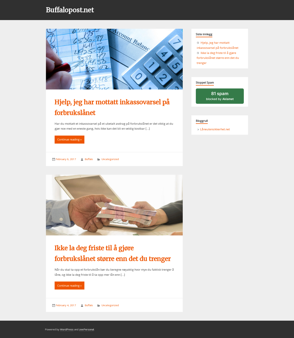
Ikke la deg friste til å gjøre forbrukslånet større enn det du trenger (218, 58)
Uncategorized (110, 159)
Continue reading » (69, 139)
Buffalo (89, 159)
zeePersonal (86, 329)
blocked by (224, 97)
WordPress (67, 329)
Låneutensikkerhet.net (215, 129)
